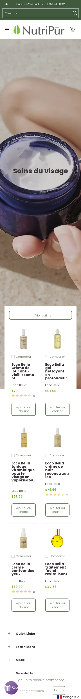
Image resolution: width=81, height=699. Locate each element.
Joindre (59, 690)
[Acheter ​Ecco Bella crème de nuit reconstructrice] (57, 437)
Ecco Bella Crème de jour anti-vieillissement (22, 371)
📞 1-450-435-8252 (54, 4)
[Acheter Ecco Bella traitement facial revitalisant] (57, 538)
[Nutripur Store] (39, 29)
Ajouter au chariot (23, 409)
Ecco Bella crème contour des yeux (22, 569)
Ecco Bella (18, 385)
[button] (72, 29)
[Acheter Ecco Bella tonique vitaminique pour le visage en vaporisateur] (23, 437)
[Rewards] (11, 688)
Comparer (23, 356)
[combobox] (36, 13)
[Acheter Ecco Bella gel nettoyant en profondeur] (57, 339)
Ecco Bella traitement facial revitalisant (56, 569)
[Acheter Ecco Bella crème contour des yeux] (23, 538)
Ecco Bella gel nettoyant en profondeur (56, 371)
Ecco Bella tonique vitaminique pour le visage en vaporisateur (23, 473)
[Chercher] (75, 13)
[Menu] (6, 29)
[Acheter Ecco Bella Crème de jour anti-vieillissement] (23, 339)
